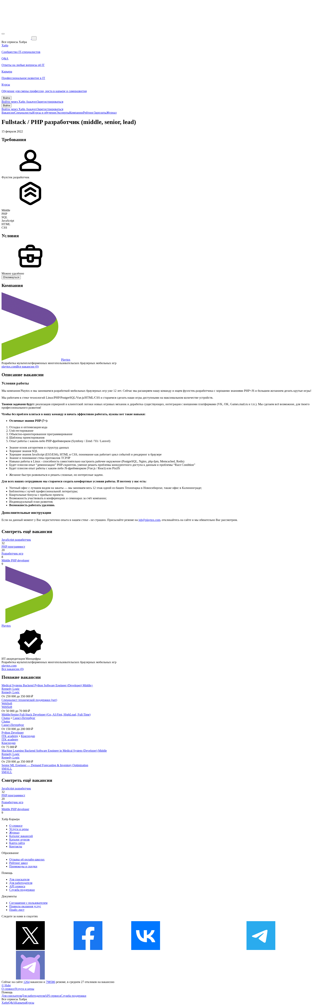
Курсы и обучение (44, 112)
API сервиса (17, 886)
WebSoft (7, 703)
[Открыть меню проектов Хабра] (3, 33)
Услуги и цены (19, 829)
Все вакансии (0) (28, 366)
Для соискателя (19, 879)
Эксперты (62, 112)
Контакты (15, 846)
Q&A (11, 1002)
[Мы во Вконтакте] (145, 949)
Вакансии (8, 112)
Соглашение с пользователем (28, 902)
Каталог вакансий (21, 836)
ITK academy (10, 736)
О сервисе (15, 825)
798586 (50, 982)
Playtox (65, 359)
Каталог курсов (19, 839)
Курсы (30, 1002)
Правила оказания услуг (25, 906)
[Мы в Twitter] (30, 949)
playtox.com (9, 366)
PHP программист (13, 546)
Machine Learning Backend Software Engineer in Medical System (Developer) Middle (54, 750)
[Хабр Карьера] (17, 38)
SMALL (7, 768)
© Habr (6, 985)
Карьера (20, 1002)
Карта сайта (17, 843)
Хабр (5, 1002)
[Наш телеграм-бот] (30, 978)
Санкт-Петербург (24, 718)
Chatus (6, 718)
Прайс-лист (16, 909)
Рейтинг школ (18, 863)
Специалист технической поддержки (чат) (29, 700)
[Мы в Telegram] (261, 949)
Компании (76, 112)
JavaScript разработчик (16, 539)
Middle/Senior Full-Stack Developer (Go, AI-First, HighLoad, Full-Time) (46, 714)
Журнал (111, 112)
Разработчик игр (12, 553)
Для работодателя (20, 882)
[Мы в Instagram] (203, 949)
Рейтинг (88, 112)
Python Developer (13, 732)
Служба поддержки (22, 889)
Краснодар (28, 736)
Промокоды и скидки (23, 866)
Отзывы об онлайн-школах (27, 859)
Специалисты (23, 112)
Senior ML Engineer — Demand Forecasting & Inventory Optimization (45, 765)
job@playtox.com (149, 520)
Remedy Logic (11, 688)
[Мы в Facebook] (88, 949)
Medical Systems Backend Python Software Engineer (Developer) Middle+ (47, 685)
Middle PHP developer (15, 560)
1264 (26, 982)
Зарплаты (100, 112)
